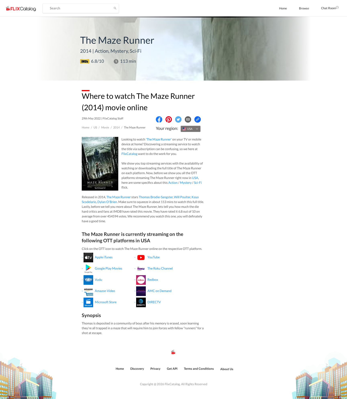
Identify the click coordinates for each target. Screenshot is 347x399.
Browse (304, 8)
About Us (226, 369)
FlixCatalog (129, 154)
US (95, 127)
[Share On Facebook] (159, 119)
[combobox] (191, 129)
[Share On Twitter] (178, 119)
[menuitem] (283, 8)
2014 (116, 127)
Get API (172, 368)
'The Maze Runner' (159, 139)
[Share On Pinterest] (168, 119)
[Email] (188, 119)
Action (173, 182)
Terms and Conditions (199, 368)
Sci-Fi (198, 182)
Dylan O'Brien (107, 202)
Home (283, 8)
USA (195, 178)
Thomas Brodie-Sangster (156, 197)
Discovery (137, 368)
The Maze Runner (118, 197)
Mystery (186, 182)
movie (105, 127)
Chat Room (328, 8)
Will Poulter (182, 197)
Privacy (155, 368)
